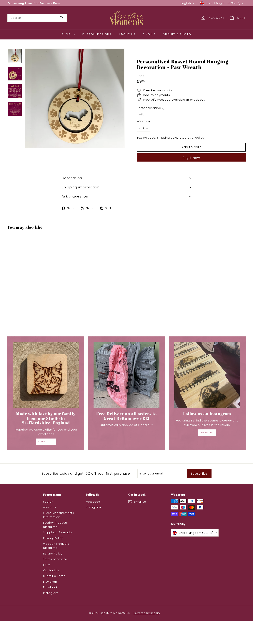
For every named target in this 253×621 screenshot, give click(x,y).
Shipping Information (58, 532)
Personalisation (149, 108)
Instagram (50, 593)
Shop (67, 34)
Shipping (163, 138)
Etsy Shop (50, 582)
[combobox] (37, 18)
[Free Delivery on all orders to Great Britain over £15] (126, 375)
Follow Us (207, 432)
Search (48, 502)
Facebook (50, 587)
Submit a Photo (177, 34)
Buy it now (191, 158)
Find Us (149, 34)
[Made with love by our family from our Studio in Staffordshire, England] (46, 375)
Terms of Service (55, 559)
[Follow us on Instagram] (207, 375)
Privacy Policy (53, 538)
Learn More (46, 441)
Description (72, 178)
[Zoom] (74, 98)
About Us (127, 34)
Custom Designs (96, 34)
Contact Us (51, 570)
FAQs (46, 565)
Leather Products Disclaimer (55, 525)
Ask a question (75, 196)
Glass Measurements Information (58, 515)
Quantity (144, 121)
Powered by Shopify (147, 613)
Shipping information (80, 187)
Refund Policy (52, 553)
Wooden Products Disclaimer (56, 546)
